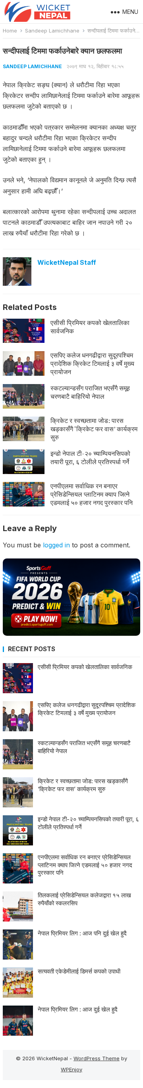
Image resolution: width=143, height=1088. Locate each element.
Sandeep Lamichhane (52, 30)
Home (10, 30)
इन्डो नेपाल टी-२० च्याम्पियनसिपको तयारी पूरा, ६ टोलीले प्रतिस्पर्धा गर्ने (90, 457)
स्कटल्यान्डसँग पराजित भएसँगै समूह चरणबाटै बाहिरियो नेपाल (90, 392)
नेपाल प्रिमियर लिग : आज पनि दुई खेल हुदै (82, 933)
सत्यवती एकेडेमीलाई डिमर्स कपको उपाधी (79, 971)
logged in (56, 545)
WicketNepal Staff (66, 262)
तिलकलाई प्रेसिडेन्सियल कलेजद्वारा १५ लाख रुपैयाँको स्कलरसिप (84, 899)
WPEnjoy (71, 1069)
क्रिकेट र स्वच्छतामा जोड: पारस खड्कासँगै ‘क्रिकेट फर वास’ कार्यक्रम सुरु (93, 429)
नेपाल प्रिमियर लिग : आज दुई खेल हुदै (78, 1009)
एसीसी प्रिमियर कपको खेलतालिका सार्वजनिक (89, 326)
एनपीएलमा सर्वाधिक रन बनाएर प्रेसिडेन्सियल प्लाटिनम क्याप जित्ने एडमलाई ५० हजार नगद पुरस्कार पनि (91, 494)
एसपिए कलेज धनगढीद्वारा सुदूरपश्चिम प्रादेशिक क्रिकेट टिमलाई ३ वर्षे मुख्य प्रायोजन (92, 363)
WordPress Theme (96, 1058)
